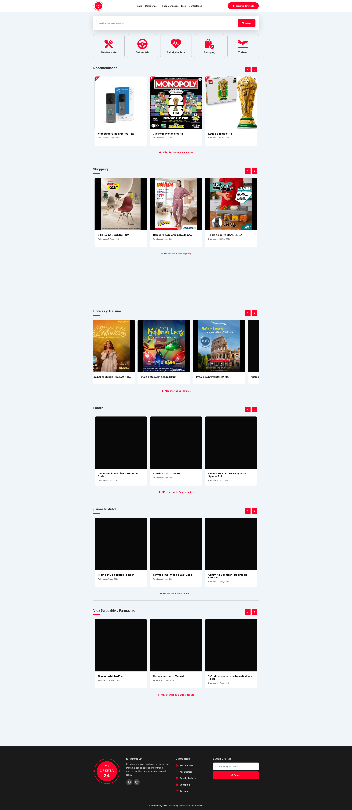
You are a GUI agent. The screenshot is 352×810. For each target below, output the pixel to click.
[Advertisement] (175, 276)
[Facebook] (129, 782)
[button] (254, 69)
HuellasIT (199, 805)
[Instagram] (137, 782)
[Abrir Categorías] (158, 6)
